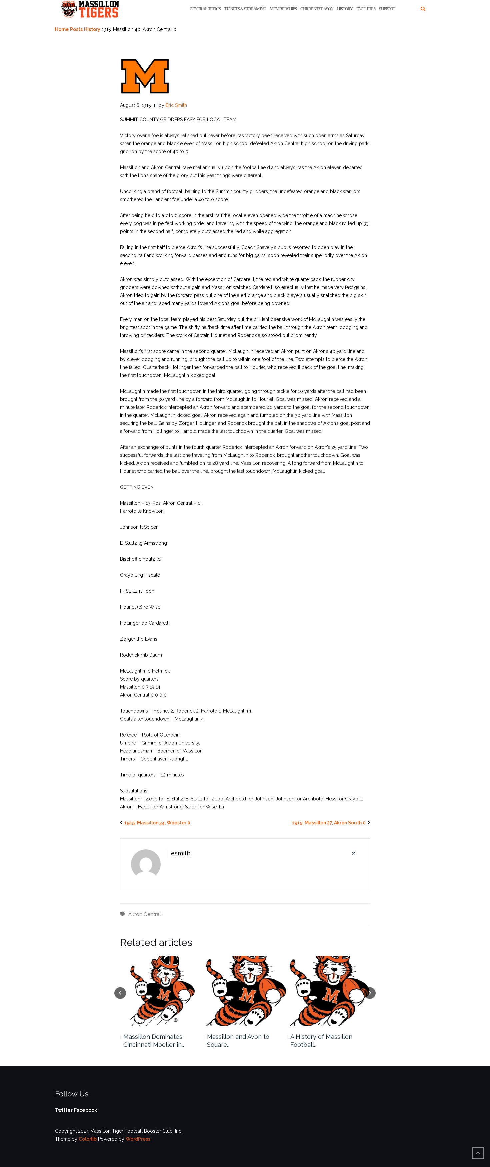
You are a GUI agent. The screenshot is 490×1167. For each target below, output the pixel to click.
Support (387, 8)
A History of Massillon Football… (321, 1040)
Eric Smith (176, 105)
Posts (76, 29)
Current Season (316, 8)
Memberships (283, 8)
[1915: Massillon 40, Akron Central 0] (145, 76)
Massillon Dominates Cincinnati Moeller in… (153, 1040)
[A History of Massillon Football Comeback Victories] (328, 991)
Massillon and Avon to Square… (238, 1040)
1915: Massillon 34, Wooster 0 (157, 822)
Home (62, 29)
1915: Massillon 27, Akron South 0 (329, 822)
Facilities (365, 8)
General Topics (205, 8)
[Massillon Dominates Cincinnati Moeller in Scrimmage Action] (161, 991)
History (345, 8)
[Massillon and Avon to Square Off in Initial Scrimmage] (245, 991)
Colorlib (88, 1139)
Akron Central (144, 914)
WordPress (138, 1139)
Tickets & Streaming (245, 8)
